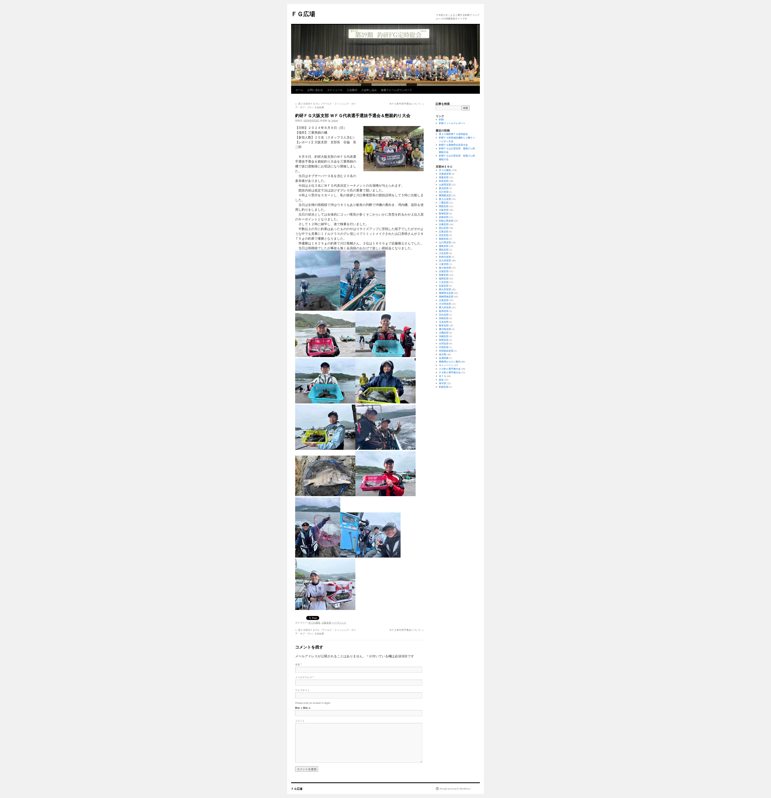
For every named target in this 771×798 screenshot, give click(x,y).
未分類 (442, 354)
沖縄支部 (444, 336)
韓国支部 (444, 339)
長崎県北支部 (446, 292)
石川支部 (444, 191)
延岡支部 (444, 310)
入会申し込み (369, 90)
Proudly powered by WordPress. (455, 788)
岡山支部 (444, 227)
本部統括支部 (446, 350)
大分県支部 (445, 303)
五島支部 (444, 300)
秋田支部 (444, 180)
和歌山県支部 (446, 220)
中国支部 (444, 347)
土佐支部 (444, 253)
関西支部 (444, 206)
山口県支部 (445, 242)
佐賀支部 (444, 285)
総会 (441, 379)
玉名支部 (444, 321)
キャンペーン (446, 365)
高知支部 (444, 249)
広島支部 (444, 231)
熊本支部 (444, 325)
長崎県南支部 (446, 296)
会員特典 (444, 357)
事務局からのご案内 (450, 361)
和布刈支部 (445, 256)
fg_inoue (333, 120)
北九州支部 (445, 260)
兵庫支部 (444, 224)
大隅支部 (444, 332)
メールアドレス (304, 677)
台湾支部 (444, 343)
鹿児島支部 (445, 329)
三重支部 (444, 202)
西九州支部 (445, 289)
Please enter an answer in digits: (313, 702)
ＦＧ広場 (303, 13)
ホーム (299, 90)
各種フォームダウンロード (396, 90)
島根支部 (444, 238)
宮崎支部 (444, 318)
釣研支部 (444, 386)
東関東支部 (445, 195)
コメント (300, 720)
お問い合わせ (315, 90)
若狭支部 (444, 217)
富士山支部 (445, 199)
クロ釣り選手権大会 (450, 368)
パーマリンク (339, 622)
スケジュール (335, 90)
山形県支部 (445, 184)
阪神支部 (444, 213)
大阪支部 (326, 622)
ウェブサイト (302, 690)
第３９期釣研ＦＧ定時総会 (453, 133)
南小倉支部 (445, 267)
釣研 (441, 119)
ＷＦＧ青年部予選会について (406, 103)
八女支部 (444, 282)
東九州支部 (445, 307)
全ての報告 (314, 622)
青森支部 (444, 177)
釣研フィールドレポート (452, 123)
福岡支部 (444, 278)
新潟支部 (444, 188)
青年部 (442, 383)
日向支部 (444, 314)
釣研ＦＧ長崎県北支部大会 (453, 144)
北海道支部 (445, 173)
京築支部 (444, 271)
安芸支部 (444, 235)
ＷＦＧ (442, 376)
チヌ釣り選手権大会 (450, 372)
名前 (298, 664)
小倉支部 (444, 264)
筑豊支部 (444, 274)
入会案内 (352, 90)
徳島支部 (444, 245)
